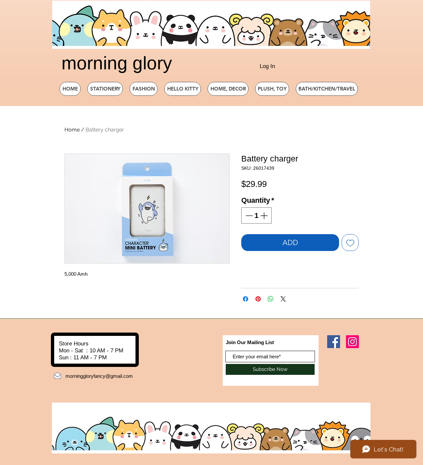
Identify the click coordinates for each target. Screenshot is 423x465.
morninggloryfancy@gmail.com (99, 376)
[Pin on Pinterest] (258, 299)
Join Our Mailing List (250, 342)
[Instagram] (352, 341)
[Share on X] (283, 299)
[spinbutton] (256, 215)
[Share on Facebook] (246, 299)
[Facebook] (333, 341)
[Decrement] (248, 215)
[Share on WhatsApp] (271, 299)
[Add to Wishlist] (350, 242)
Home (72, 129)
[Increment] (264, 215)
